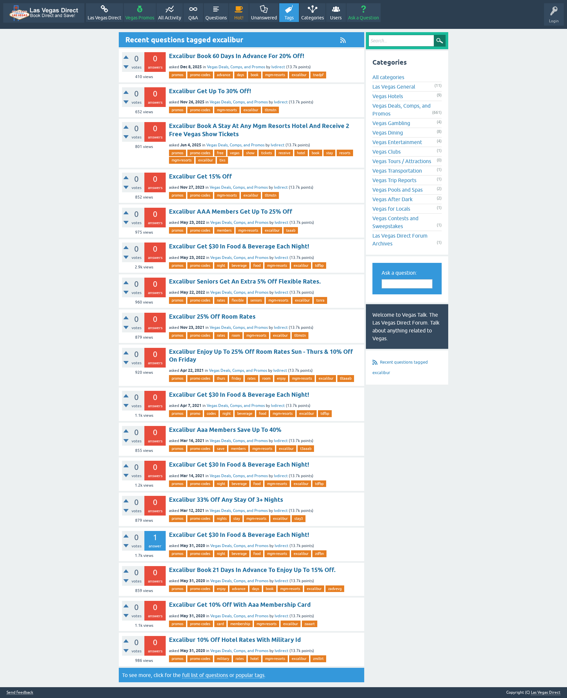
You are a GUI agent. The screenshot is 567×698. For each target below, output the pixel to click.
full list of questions (205, 675)
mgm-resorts (275, 75)
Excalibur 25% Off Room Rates (212, 316)
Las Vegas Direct (104, 17)
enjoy (281, 378)
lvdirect (278, 67)
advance (223, 75)
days (240, 75)
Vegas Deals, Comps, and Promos (236, 67)
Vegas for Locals (391, 209)
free (220, 153)
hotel (301, 153)
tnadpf (318, 75)
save (220, 449)
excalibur (299, 75)
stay (329, 153)
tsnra (320, 300)
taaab (290, 230)
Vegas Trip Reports (394, 180)
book (255, 75)
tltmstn (270, 110)
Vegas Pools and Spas (397, 190)
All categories (388, 77)
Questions (216, 17)
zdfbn (319, 554)
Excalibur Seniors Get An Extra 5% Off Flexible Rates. (245, 281)
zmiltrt (318, 659)
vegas (235, 153)
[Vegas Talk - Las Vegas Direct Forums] (43, 13)
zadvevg (335, 589)
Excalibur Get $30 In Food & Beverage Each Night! (239, 246)
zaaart (309, 624)
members (224, 230)
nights (222, 518)
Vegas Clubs (386, 152)
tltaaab (345, 378)
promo (195, 413)
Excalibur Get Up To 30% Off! (210, 91)
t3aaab (305, 449)
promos (177, 75)
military (223, 659)
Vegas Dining (387, 133)
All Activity (169, 17)
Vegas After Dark (392, 199)
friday (236, 378)
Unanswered (264, 17)
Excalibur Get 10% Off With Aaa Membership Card (240, 604)
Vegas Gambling (391, 123)
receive (284, 153)
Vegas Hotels (387, 96)
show (250, 153)
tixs (222, 160)
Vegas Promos (139, 17)
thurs (221, 378)
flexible (238, 300)
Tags (289, 17)
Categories (312, 17)
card (220, 624)
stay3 (298, 518)
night (221, 265)
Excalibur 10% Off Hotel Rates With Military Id (235, 639)
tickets (266, 153)
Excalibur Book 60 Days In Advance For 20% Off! (236, 56)
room (236, 335)
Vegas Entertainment (397, 142)
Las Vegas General (393, 87)
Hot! (238, 17)
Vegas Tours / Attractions (401, 161)
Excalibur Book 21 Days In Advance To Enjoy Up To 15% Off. (252, 569)
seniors (256, 300)
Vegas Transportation (397, 171)
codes (211, 413)
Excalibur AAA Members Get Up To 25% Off (230, 211)
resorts (344, 153)
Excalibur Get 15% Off (200, 176)
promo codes (200, 75)
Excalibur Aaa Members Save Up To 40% (225, 429)
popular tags (250, 675)
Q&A (193, 17)
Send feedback (20, 692)
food (257, 265)
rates (221, 300)
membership (240, 624)
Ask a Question (363, 17)
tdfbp (319, 265)
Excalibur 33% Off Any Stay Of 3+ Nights (226, 499)
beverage (239, 265)
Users (336, 17)
